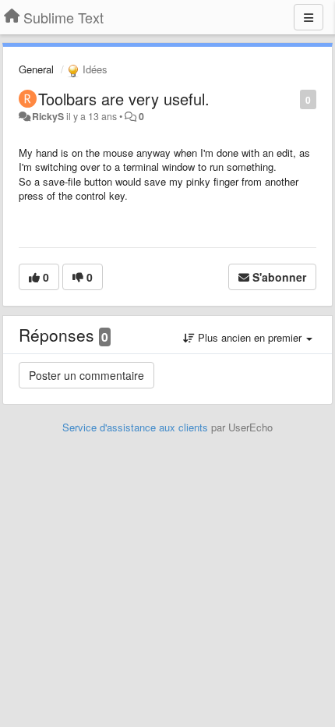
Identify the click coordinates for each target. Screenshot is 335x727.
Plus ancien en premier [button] (250, 337)
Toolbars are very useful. (124, 98)
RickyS (48, 116)
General (36, 69)
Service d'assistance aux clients (135, 427)
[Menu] (308, 17)
